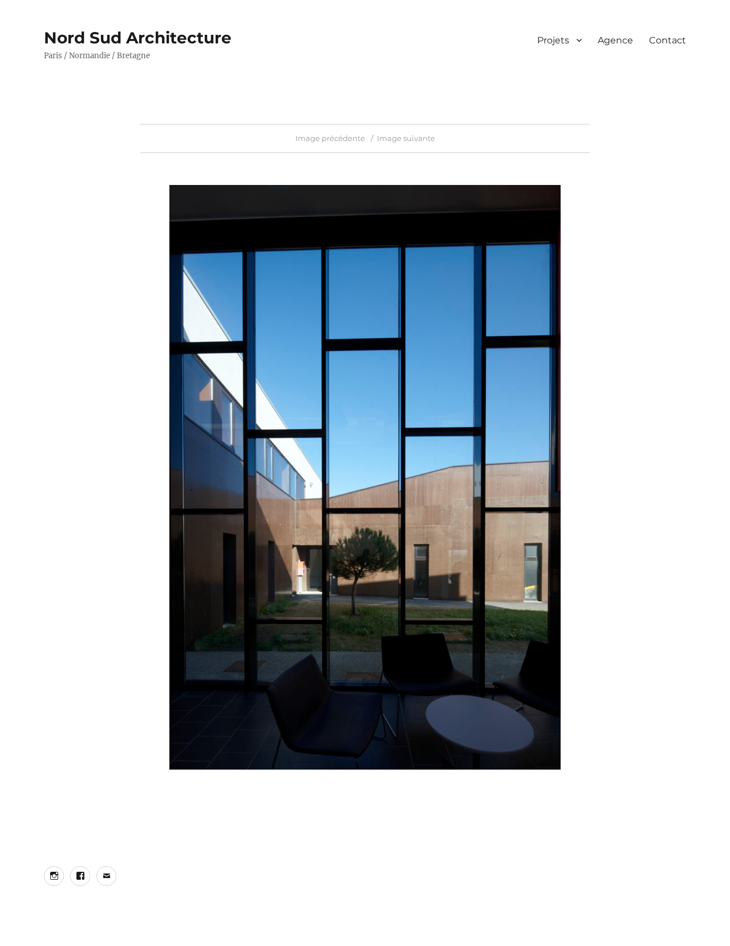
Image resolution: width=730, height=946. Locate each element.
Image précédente (330, 138)
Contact (667, 40)
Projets (553, 40)
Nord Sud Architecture (138, 37)
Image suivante (406, 138)
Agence (615, 40)
